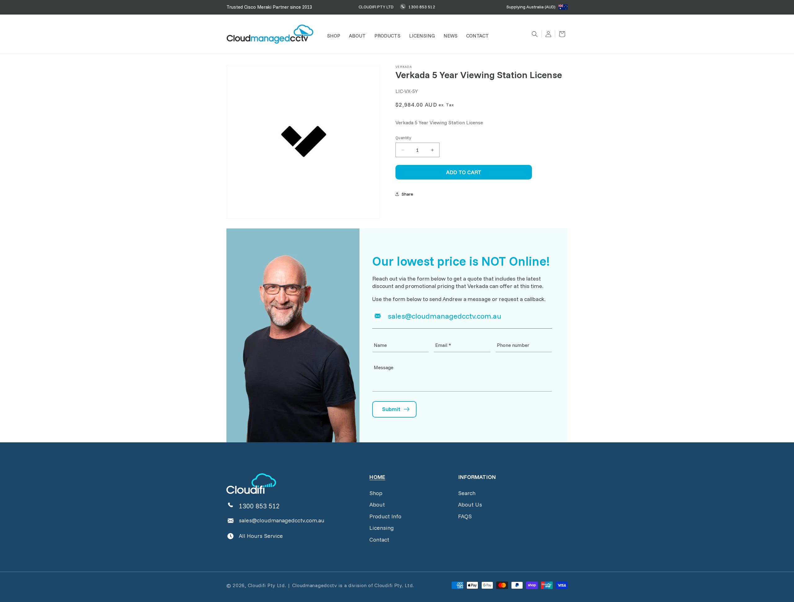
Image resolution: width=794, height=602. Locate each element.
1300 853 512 (421, 7)
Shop (375, 493)
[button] (334, 35)
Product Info (385, 516)
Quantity (403, 137)
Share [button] (407, 194)
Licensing (381, 527)
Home (377, 476)
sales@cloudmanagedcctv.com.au (281, 520)
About (377, 504)
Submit (391, 409)
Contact (379, 539)
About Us (470, 504)
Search (466, 493)
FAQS (465, 516)
